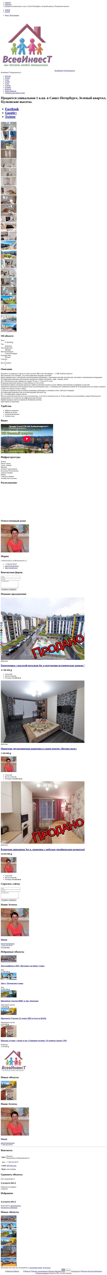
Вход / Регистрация (12, 15)
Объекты (8, 4)
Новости (8, 89)
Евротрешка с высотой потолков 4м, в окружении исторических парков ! (42, 665)
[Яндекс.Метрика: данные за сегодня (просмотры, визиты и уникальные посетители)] (54, 1271)
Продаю (8, 76)
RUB (7, 10)
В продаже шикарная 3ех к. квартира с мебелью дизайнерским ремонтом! (43, 849)
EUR (7, 12)
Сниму (7, 82)
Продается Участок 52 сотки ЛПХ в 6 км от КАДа (23, 1018)
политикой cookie (35, 1268)
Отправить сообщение (9, 589)
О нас (7, 83)
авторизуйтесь (15, 1206)
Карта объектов (10, 91)
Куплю (7, 78)
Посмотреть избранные (9, 1207)
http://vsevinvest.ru (11, 568)
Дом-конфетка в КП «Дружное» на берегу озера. (23, 966)
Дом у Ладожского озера (12, 983)
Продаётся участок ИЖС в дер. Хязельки (19, 1001)
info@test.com (11, 1165)
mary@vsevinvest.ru (12, 566)
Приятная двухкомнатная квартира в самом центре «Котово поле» (39, 748)
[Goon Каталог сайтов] (66, 1271)
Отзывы (8, 87)
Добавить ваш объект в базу (15, 93)
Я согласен (47, 1268)
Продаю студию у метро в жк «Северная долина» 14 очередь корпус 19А (34, 1040)
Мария (4, 940)
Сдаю (7, 80)
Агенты (8, 85)
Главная (8, 2)
